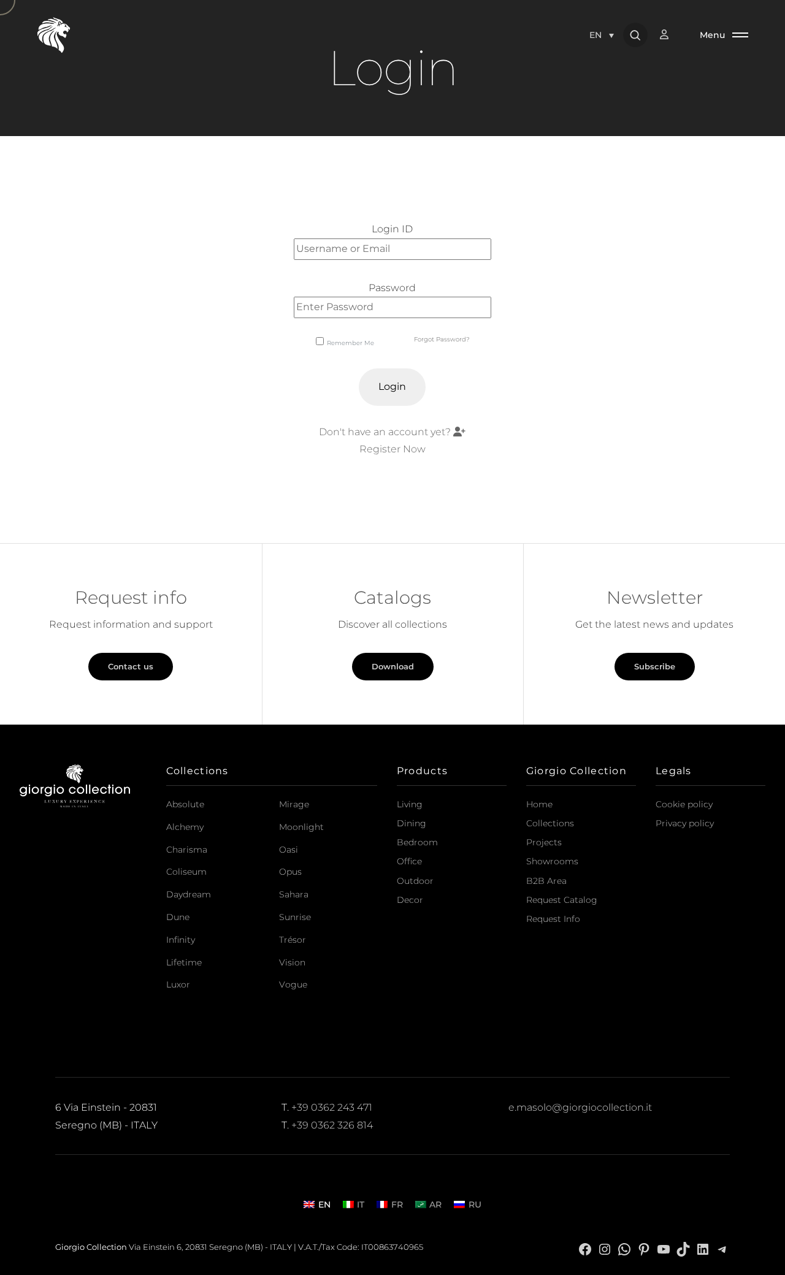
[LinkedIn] (702, 1248)
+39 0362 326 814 (332, 1125)
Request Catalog (561, 899)
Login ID (392, 229)
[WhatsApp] (624, 1248)
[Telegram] (722, 1248)
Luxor (178, 984)
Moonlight (301, 826)
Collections (550, 823)
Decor (410, 899)
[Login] (670, 34)
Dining (411, 823)
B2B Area (546, 880)
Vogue (293, 984)
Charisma (186, 849)
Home (539, 804)
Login (392, 386)
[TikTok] (683, 1248)
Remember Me (350, 343)
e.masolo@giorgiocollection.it (580, 1107)
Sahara (293, 894)
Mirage (294, 804)
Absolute (185, 804)
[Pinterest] (644, 1248)
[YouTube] (663, 1248)
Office (409, 861)
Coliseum (186, 871)
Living (410, 804)
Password (392, 288)
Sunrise (295, 917)
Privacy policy (685, 823)
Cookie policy (684, 804)
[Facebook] (585, 1248)
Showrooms (552, 861)
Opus (290, 871)
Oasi (288, 849)
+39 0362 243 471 (331, 1107)
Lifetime (184, 962)
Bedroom (417, 842)
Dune (178, 917)
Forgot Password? (442, 339)
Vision (292, 962)
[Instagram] (604, 1248)
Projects (544, 842)
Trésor (292, 939)
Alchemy (185, 826)
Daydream (188, 894)
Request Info (553, 918)
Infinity (180, 939)
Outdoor (415, 880)
